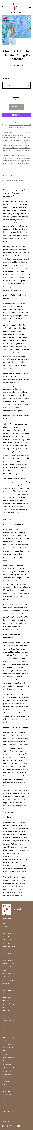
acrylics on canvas (14, 132)
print (11, 161)
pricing (6, 78)
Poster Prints (21, 127)
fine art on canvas (11, 138)
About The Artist (8, 933)
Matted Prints (12, 127)
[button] (28, 18)
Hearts (10, 143)
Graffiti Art (19, 140)
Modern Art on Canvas (16, 150)
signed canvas (14, 166)
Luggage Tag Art (8, 1071)
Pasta (18, 153)
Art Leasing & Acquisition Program (7, 1098)
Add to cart (16, 106)
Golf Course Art (8, 1068)
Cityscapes (6, 1017)
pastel (13, 155)
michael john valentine (18, 145)
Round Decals (7, 1041)
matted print (7, 145)
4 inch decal (27, 125)
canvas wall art (12, 135)
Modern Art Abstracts (16, 125)
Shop (3, 923)
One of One (6, 943)
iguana (15, 143)
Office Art (26, 150)
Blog (3, 1027)
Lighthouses (6, 1064)
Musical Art (6, 1010)
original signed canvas (9, 153)
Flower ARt (12, 140)
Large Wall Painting (24, 143)
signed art (6, 166)
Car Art (4, 1007)
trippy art (22, 166)
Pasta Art (23, 153)
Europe (4, 1014)
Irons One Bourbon (9, 967)
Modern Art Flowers (12, 148)
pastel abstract (20, 155)
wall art (28, 166)
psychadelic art (25, 161)
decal (19, 135)
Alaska (4, 1031)
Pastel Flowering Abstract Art (17, 158)
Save (5, 17)
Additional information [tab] (13, 180)
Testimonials (7, 1054)
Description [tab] (7, 175)
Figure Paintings (8, 1004)
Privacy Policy (24, 1122)
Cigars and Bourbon (9, 946)
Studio (4, 950)
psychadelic (16, 161)
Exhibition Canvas (9, 1051)
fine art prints (22, 138)
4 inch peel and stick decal (15, 130)
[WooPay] (16, 115)
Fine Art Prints (8, 1037)
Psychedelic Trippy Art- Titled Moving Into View (16, 163)
